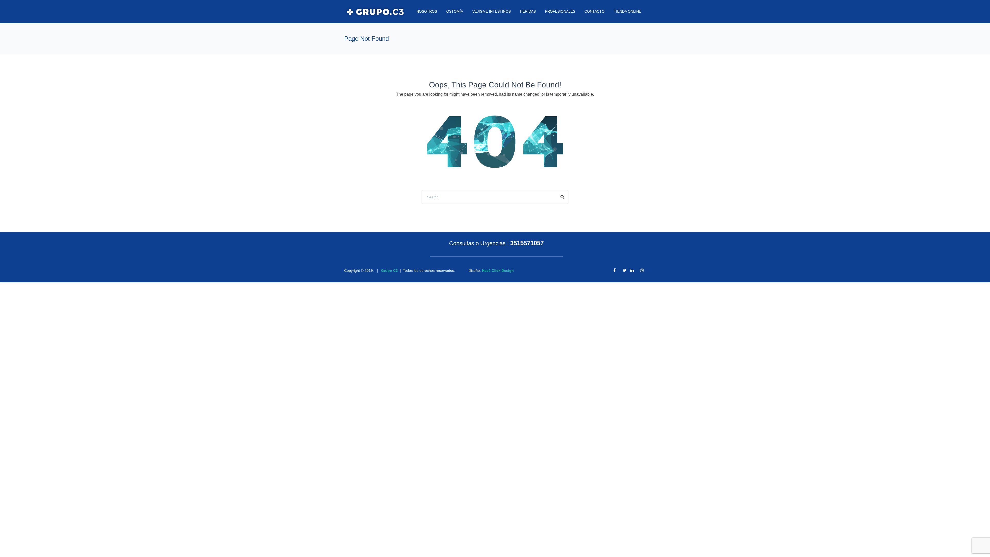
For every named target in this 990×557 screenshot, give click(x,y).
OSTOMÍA (454, 11)
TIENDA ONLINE (627, 11)
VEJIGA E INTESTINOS (491, 11)
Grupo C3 (389, 270)
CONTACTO (594, 11)
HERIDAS (528, 11)
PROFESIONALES (560, 11)
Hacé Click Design (498, 270)
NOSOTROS (426, 11)
